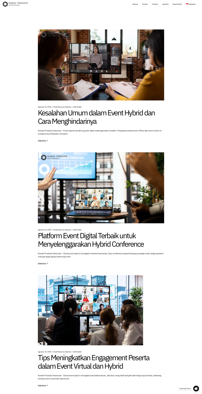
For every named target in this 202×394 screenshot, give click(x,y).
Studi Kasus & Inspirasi (62, 107)
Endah (77, 107)
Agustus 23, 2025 (44, 107)
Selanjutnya (42, 140)
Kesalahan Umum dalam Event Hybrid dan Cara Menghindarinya (96, 117)
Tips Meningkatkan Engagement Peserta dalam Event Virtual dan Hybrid (93, 362)
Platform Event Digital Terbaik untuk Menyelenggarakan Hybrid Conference (91, 240)
